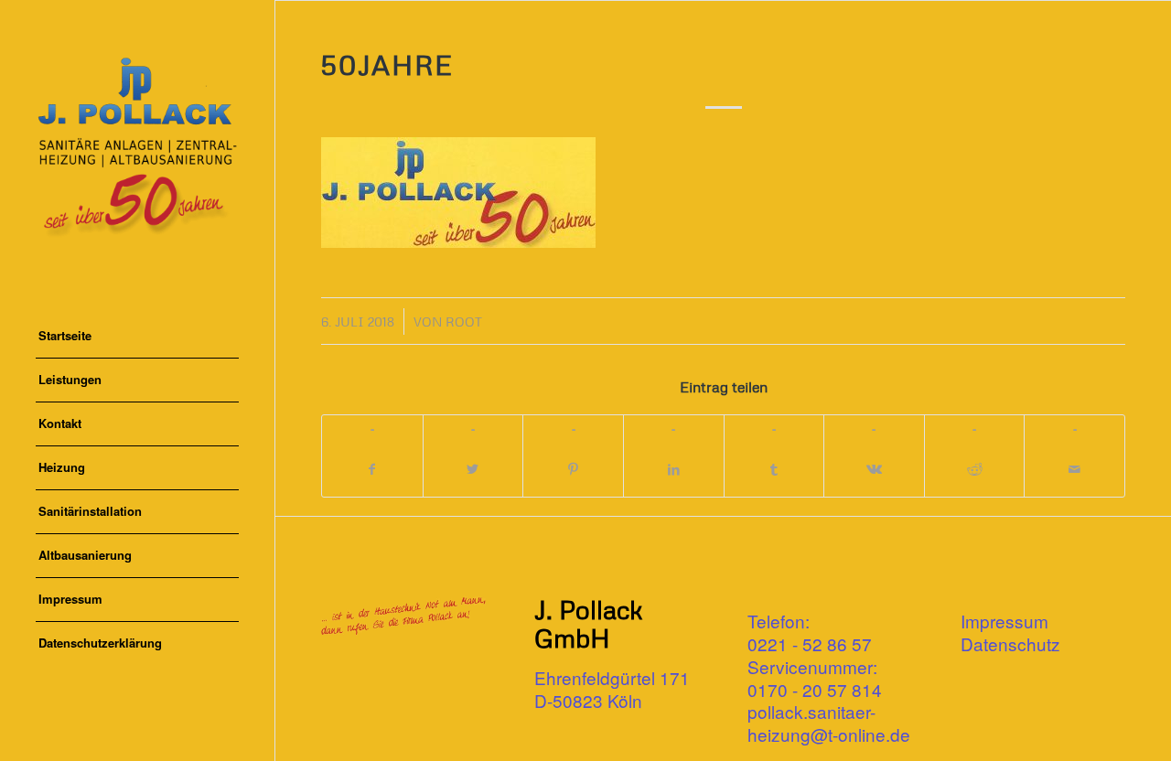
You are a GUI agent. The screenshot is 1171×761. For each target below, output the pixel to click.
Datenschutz (1010, 643)
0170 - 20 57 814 (814, 689)
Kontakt (59, 423)
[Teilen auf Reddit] (975, 469)
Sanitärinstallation (90, 511)
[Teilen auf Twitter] (473, 469)
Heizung (61, 467)
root (464, 321)
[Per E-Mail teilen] (1074, 469)
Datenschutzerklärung (100, 642)
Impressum (70, 598)
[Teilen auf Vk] (874, 469)
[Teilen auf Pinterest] (573, 469)
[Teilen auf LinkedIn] (674, 469)
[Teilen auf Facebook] (372, 469)
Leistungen (70, 379)
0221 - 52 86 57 (809, 643)
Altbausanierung (85, 554)
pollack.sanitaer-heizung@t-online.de (828, 722)
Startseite (64, 335)
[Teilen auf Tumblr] (774, 469)
